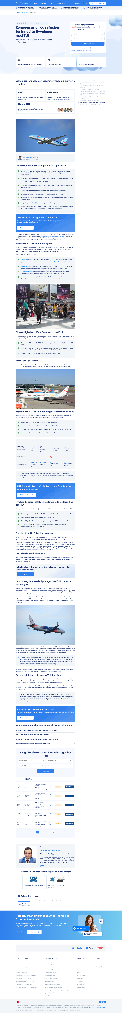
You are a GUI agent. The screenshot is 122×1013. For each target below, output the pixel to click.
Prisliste (79, 972)
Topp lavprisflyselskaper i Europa (53, 987)
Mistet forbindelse (26, 277)
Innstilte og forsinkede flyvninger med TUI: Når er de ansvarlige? (91, 86)
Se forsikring (21, 932)
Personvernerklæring (100, 964)
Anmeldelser (80, 978)
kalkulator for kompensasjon (52, 261)
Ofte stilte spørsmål (82, 984)
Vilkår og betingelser (100, 967)
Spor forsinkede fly (50, 993)
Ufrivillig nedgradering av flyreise (24, 984)
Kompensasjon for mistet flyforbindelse (26, 975)
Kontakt (79, 993)
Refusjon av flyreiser (21, 972)
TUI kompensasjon (49, 967)
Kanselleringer (25, 266)
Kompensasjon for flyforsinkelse (24, 967)
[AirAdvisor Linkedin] (105, 1002)
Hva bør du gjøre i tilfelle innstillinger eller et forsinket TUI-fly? (93, 83)
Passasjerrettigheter (39, 3)
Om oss (79, 967)
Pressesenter (80, 990)
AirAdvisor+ (61, 3)
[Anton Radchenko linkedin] (43, 866)
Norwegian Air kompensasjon (52, 969)
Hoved (18, 12)
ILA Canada (19, 1009)
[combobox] (87, 34)
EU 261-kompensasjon (22, 964)
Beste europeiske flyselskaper (52, 984)
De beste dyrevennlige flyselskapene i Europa (57, 990)
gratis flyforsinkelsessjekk (30, 203)
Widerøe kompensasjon (51, 964)
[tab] (24, 900)
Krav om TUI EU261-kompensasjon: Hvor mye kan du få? (92, 80)
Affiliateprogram (81, 987)
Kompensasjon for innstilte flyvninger (26, 969)
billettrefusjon (27, 686)
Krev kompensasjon (34, 932)
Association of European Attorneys (96, 1007)
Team (78, 969)
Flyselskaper (25, 12)
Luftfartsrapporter (49, 996)
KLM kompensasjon (50, 981)
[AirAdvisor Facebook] (100, 1002)
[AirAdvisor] (23, 3)
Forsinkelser (24, 259)
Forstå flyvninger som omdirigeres (25, 981)
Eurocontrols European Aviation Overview (53, 236)
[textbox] (87, 34)
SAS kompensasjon (50, 975)
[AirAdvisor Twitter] (102, 1002)
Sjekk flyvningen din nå (26, 494)
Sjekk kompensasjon (98, 3)
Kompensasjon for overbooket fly (24, 978)
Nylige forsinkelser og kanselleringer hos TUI (90, 104)
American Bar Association (30, 1009)
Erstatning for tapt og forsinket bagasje (26, 987)
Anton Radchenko (31, 157)
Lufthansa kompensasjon (51, 978)
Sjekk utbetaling (69, 786)
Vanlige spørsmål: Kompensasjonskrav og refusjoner (92, 102)
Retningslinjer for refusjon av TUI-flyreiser (89, 89)
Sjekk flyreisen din (25, 227)
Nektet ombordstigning (27, 271)
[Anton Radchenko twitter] (41, 866)
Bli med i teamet (81, 975)
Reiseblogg (80, 981)
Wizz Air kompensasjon (51, 972)
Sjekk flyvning (45, 771)
